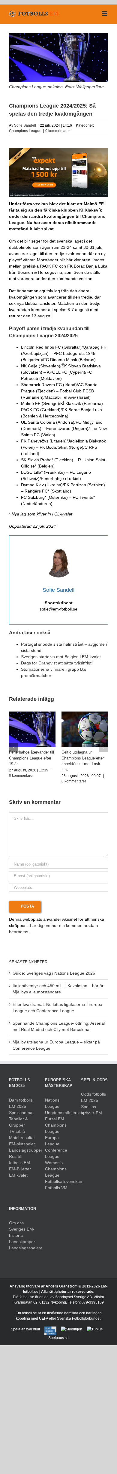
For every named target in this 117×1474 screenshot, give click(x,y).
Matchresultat (22, 1137)
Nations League (52, 1103)
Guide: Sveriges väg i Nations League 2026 (54, 973)
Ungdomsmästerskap (58, 1112)
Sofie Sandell (25, 125)
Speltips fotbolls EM (91, 1109)
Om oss (16, 1222)
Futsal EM (54, 1118)
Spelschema (20, 1112)
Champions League (25, 131)
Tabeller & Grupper (18, 1121)
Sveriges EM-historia (21, 1232)
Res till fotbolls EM (19, 1159)
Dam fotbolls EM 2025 (21, 1103)
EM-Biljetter (20, 1169)
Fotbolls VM (56, 1187)
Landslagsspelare (22, 1247)
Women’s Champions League (56, 1169)
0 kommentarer (57, 131)
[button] (13, 747)
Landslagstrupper (22, 1150)
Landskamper (22, 1241)
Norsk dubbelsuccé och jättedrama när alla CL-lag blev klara (84, 758)
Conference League (56, 1153)
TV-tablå (17, 1131)
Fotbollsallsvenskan (58, 1181)
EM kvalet (18, 1175)
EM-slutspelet (22, 1143)
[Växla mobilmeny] (105, 13)
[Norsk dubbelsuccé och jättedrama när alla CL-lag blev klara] (85, 714)
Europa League (52, 1140)
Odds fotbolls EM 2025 (93, 1097)
